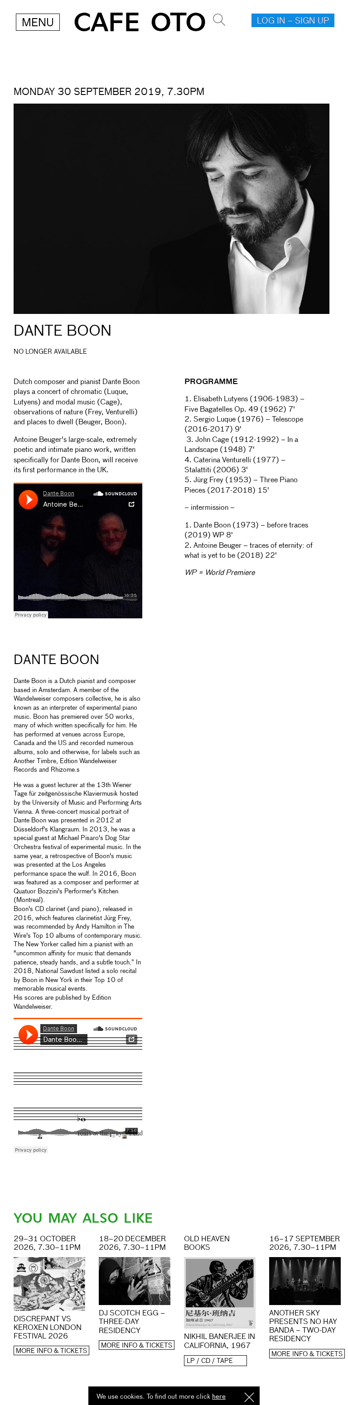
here (219, 1396)
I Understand (249, 1398)
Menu (38, 23)
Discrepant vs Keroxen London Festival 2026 (48, 1328)
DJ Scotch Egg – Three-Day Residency (132, 1322)
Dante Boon (56, 660)
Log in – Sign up (293, 21)
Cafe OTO (139, 22)
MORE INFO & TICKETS (51, 1351)
